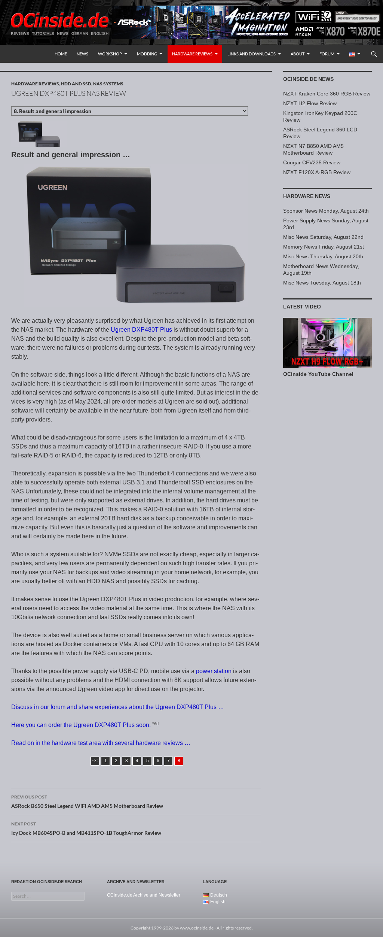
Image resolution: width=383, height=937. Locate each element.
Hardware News (306, 196)
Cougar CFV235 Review (311, 162)
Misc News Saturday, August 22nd (323, 237)
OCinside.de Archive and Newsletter (143, 895)
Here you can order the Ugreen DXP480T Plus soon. (81, 725)
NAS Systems (108, 83)
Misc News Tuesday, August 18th (322, 283)
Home (61, 53)
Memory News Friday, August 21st (323, 247)
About (297, 53)
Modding (147, 53)
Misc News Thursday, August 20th (323, 256)
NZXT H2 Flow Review (310, 103)
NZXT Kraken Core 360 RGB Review (326, 94)
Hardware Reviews (192, 53)
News (82, 53)
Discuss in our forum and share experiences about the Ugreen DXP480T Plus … (117, 707)
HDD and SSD (76, 83)
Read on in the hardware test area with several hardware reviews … (100, 743)
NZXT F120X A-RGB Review (316, 172)
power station (214, 671)
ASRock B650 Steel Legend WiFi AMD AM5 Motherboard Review (87, 801)
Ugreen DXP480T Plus (141, 329)
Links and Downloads (251, 53)
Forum (326, 53)
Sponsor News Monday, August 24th (326, 211)
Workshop (110, 53)
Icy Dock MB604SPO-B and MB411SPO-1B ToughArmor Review (86, 828)
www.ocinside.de (197, 928)
